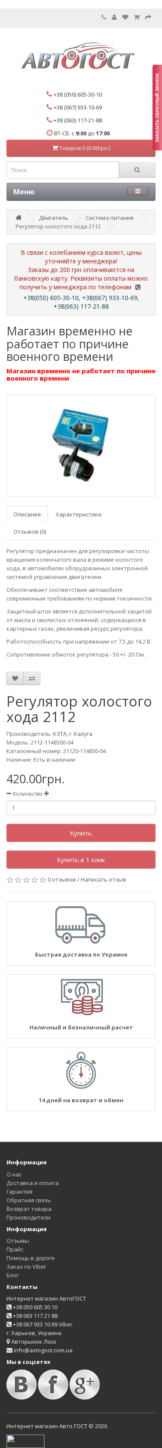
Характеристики (79, 514)
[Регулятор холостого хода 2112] (81, 445)
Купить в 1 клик (81, 859)
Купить (81, 833)
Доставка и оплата (32, 1183)
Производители (28, 1217)
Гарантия (19, 1191)
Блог (12, 1275)
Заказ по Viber (26, 1266)
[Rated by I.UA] (25, 1441)
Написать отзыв (103, 879)
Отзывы (17, 1241)
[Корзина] (137, 17)
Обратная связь (28, 1200)
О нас (14, 1174)
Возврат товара (28, 1209)
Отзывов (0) (29, 531)
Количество (28, 793)
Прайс (14, 1249)
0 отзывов (62, 879)
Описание (27, 514)
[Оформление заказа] (148, 17)
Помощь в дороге (30, 1258)
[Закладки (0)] (125, 17)
